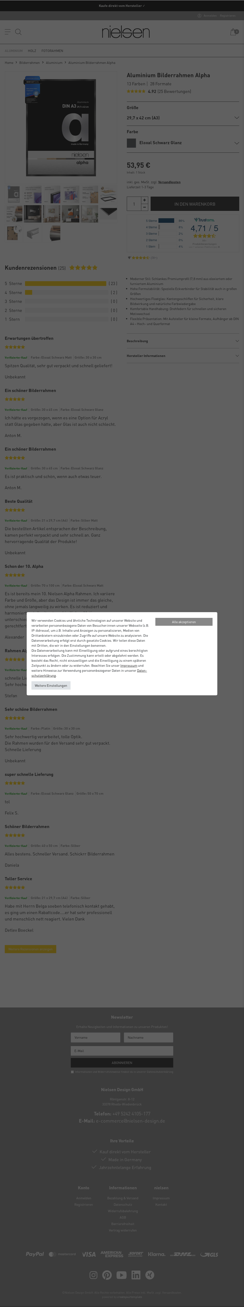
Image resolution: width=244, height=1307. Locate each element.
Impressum (128, 665)
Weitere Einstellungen (51, 685)
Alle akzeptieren (184, 622)
